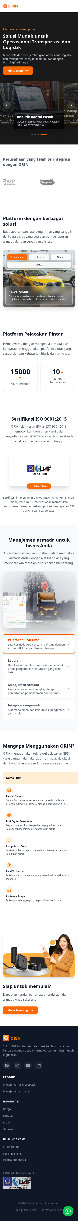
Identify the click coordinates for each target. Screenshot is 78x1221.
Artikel (7, 1122)
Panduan (8, 1115)
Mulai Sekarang (18, 1010)
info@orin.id (11, 1146)
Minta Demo (16, 70)
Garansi (8, 1129)
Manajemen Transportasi (19, 1084)
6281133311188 (13, 1153)
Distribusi (39, 257)
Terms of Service (52, 1210)
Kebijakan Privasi (26, 1210)
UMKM (39, 264)
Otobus (61, 257)
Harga (7, 1109)
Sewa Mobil (17, 257)
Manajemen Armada (16, 1091)
